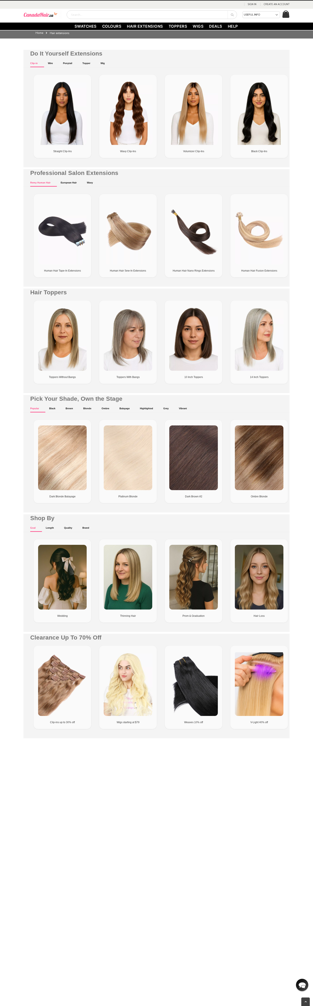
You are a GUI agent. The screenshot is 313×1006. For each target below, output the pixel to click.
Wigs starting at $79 (128, 722)
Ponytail (67, 63)
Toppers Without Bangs (62, 377)
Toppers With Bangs (128, 377)
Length (50, 528)
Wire (50, 63)
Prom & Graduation (193, 615)
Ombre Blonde (259, 496)
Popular (34, 408)
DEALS (215, 26)
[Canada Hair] (42, 14)
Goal (33, 528)
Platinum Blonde (128, 496)
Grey (166, 408)
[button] (302, 985)
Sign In (252, 4)
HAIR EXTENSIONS (145, 26)
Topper (86, 63)
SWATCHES (86, 26)
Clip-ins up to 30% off (62, 722)
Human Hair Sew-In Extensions (128, 270)
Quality (68, 528)
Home (39, 33)
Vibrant (183, 408)
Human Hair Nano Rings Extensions (194, 270)
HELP (233, 26)
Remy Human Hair (40, 182)
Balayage (124, 408)
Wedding (62, 615)
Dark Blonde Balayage (62, 496)
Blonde (87, 408)
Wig (103, 63)
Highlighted (146, 408)
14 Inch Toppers (259, 377)
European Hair (69, 182)
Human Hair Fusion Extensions (259, 270)
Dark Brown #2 (193, 496)
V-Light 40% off (259, 722)
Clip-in (34, 63)
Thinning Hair (128, 615)
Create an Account (277, 4)
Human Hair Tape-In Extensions (62, 270)
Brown (69, 408)
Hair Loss (259, 615)
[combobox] (152, 14)
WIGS (198, 26)
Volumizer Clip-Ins (193, 151)
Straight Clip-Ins (62, 151)
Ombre (105, 408)
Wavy (90, 182)
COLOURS (112, 26)
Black (52, 408)
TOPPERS (178, 26)
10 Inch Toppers (193, 377)
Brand (85, 528)
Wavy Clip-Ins (128, 151)
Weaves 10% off (193, 722)
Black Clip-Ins (259, 151)
